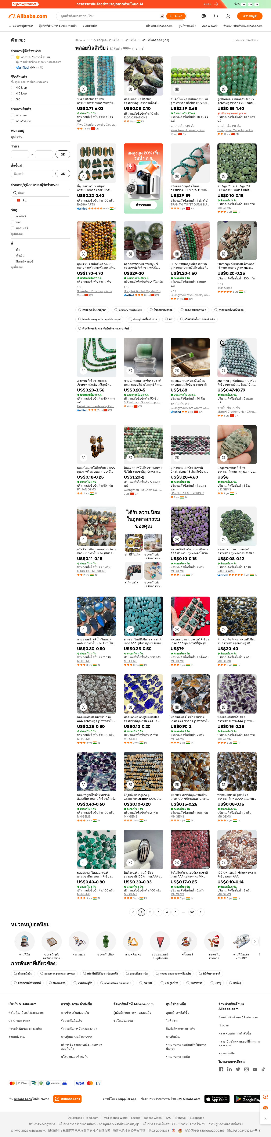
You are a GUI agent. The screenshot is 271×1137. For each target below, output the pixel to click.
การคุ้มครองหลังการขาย (77, 1036)
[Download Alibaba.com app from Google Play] (248, 1099)
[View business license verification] (174, 1131)
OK (63, 154)
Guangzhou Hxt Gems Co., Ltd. (143, 489)
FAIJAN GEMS (86, 489)
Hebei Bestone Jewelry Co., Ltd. (96, 406)
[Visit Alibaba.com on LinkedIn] (229, 1069)
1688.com (92, 1117)
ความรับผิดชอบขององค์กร (25, 1028)
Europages (197, 1117)
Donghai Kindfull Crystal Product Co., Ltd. (143, 291)
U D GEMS (224, 489)
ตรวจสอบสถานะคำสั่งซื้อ (234, 1033)
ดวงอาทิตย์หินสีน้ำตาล (230, 309)
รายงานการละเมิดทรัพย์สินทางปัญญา (186, 1046)
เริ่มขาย (223, 1025)
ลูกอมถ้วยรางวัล (139, 973)
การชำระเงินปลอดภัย (75, 1012)
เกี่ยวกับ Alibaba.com (22, 1003)
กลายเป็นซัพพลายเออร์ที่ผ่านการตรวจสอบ (239, 1043)
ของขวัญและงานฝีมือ (105, 40)
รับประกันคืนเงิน (71, 1020)
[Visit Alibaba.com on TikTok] (263, 1069)
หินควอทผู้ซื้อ (85, 983)
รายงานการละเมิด (178, 1056)
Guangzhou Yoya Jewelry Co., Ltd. (190, 295)
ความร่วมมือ (226, 1053)
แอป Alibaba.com (188, 1099)
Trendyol (180, 1117)
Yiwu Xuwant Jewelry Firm (188, 130)
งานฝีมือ (130, 40)
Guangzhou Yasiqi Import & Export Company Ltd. (237, 130)
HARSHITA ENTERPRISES (187, 493)
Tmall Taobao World (114, 1117)
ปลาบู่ (218, 983)
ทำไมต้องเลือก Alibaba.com (26, 1012)
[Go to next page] (201, 912)
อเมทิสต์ (148, 983)
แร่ (170, 319)
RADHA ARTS (86, 204)
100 (192, 912)
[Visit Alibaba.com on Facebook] (221, 1069)
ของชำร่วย (196, 983)
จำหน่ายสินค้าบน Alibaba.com (238, 1017)
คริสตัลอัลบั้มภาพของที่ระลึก (199, 319)
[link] (265, 1096)
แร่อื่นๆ (237, 983)
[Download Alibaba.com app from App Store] (217, 1099)
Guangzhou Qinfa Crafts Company (190, 408)
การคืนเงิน (173, 1036)
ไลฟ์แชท (171, 1020)
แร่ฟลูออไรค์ (171, 983)
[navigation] (40, 477)
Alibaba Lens (23, 1099)
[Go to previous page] (133, 912)
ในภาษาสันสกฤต (163, 309)
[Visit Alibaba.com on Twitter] (238, 1069)
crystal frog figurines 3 (117, 983)
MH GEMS (224, 208)
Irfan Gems (224, 287)
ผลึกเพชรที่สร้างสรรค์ (29, 983)
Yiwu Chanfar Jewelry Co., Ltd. (96, 124)
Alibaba (80, 40)
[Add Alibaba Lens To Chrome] (67, 1099)
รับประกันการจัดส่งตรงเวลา (79, 1028)
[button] (162, 16)
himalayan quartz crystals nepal (101, 319)
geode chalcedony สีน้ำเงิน (175, 973)
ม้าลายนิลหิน (25, 973)
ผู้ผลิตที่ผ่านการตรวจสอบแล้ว (132, 1012)
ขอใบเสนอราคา (123, 1020)
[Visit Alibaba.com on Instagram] (246, 1069)
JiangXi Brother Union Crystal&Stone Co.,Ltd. (237, 411)
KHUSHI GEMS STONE (91, 571)
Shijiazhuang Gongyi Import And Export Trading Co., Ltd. (143, 402)
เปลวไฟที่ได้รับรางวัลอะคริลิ (102, 973)
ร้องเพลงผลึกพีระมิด (195, 309)
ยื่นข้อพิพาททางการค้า (180, 1028)
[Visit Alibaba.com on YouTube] (254, 1069)
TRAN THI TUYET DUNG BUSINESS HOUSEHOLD (190, 204)
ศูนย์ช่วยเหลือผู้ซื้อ (177, 1012)
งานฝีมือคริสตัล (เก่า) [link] (155, 40)
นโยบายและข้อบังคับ (74, 1056)
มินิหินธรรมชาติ (211, 973)
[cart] (216, 16)
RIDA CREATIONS (135, 117)
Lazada (135, 1117)
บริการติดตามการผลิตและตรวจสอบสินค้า (81, 1046)
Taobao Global (153, 1117)
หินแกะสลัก (59, 983)
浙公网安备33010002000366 (204, 1130)
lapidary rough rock (130, 309)
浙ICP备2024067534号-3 (243, 1130)
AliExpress (75, 1117)
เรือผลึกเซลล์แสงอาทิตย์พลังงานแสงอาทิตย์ (105, 328)
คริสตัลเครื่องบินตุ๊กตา (94, 309)
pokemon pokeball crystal (59, 973)
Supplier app (127, 1099)
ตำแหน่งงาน (16, 1036)
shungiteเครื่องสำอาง (145, 319)
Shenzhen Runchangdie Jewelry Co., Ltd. (96, 291)
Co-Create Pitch (19, 1020)
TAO (168, 1117)
